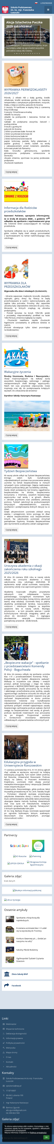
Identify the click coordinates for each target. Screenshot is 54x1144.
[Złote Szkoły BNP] (38, 846)
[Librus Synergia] (27, 900)
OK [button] (46, 1137)
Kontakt (9, 1062)
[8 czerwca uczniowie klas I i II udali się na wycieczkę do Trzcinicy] (10, 929)
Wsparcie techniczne (15, 1029)
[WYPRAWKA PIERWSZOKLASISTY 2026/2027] (27, 75)
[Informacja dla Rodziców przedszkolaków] (27, 193)
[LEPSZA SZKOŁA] (16, 863)
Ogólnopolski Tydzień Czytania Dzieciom (30, 959)
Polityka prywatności (15, 1043)
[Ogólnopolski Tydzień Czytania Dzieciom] (10, 960)
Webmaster (11, 1024)
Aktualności (11, 1066)
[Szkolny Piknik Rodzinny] (10, 950)
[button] (36, 3)
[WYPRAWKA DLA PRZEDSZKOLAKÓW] (27, 268)
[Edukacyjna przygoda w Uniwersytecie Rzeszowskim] (27, 747)
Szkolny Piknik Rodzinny (27, 949)
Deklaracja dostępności (16, 1033)
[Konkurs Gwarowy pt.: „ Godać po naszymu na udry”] (10, 940)
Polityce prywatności (38, 1133)
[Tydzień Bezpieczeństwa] (27, 456)
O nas (8, 1057)
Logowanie (46, 3)
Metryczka (10, 1047)
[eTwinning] (35, 856)
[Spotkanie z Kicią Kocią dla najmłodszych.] (10, 919)
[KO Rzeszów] (19, 856)
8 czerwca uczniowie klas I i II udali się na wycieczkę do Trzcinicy (31, 929)
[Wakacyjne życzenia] (27, 357)
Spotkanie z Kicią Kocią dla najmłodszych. (28, 919)
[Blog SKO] (19, 846)
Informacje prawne (14, 1038)
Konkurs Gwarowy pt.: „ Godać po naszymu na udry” (31, 940)
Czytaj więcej (12, 172)
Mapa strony (11, 1052)
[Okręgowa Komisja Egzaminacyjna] (36, 863)
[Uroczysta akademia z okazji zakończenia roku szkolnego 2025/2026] (27, 551)
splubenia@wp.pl (13, 1085)
